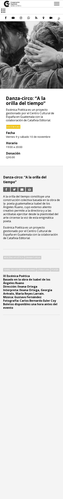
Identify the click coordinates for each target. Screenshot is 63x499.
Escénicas (13, 127)
